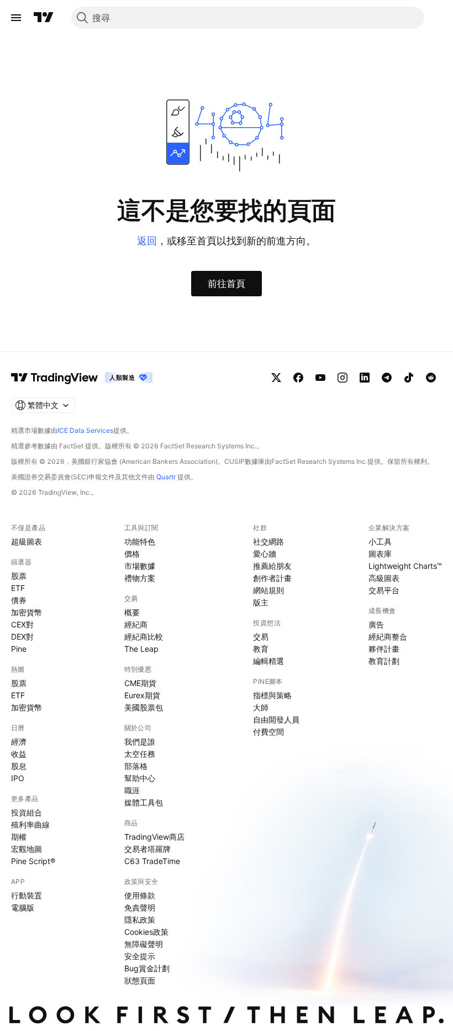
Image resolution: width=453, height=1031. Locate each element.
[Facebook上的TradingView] (298, 377)
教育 (260, 648)
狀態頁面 (139, 980)
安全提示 (139, 956)
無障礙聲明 (143, 944)
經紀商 (136, 624)
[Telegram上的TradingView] (386, 377)
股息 (19, 766)
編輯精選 (268, 661)
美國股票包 (143, 707)
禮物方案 (139, 578)
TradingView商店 (154, 836)
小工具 (380, 541)
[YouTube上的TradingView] (320, 377)
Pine (19, 648)
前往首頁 (226, 283)
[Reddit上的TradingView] (431, 377)
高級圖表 (383, 578)
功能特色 (139, 541)
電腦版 (22, 907)
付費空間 (268, 731)
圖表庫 (380, 553)
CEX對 (22, 624)
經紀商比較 (143, 636)
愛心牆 (264, 553)
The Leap (141, 648)
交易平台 (383, 590)
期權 (19, 836)
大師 (260, 707)
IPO (17, 778)
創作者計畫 (272, 578)
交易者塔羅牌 (147, 849)
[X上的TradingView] (276, 377)
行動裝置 (26, 895)
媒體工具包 (143, 802)
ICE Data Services (85, 430)
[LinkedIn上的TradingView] (364, 377)
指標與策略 (272, 695)
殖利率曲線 (30, 824)
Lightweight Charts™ (405, 566)
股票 (19, 575)
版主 (260, 602)
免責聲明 (139, 907)
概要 (132, 612)
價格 (132, 553)
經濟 (19, 741)
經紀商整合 (387, 636)
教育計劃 (383, 661)
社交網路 (268, 541)
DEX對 (22, 636)
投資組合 (26, 812)
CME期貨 (140, 683)
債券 (19, 600)
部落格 (136, 766)
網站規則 (268, 590)
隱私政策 (139, 919)
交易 (260, 636)
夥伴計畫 (383, 648)
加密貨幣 (26, 612)
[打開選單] (16, 18)
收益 (19, 753)
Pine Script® (33, 861)
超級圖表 (26, 541)
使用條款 (139, 895)
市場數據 (139, 566)
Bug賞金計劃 (147, 968)
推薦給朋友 (272, 566)
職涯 (132, 790)
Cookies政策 (146, 931)
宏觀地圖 (26, 849)
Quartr (166, 477)
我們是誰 (139, 741)
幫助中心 (139, 778)
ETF (18, 588)
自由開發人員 (276, 719)
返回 (147, 241)
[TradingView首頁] (44, 17)
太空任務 (139, 753)
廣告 (376, 624)
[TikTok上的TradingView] (409, 377)
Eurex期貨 (142, 695)
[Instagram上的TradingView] (342, 377)
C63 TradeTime (152, 861)
